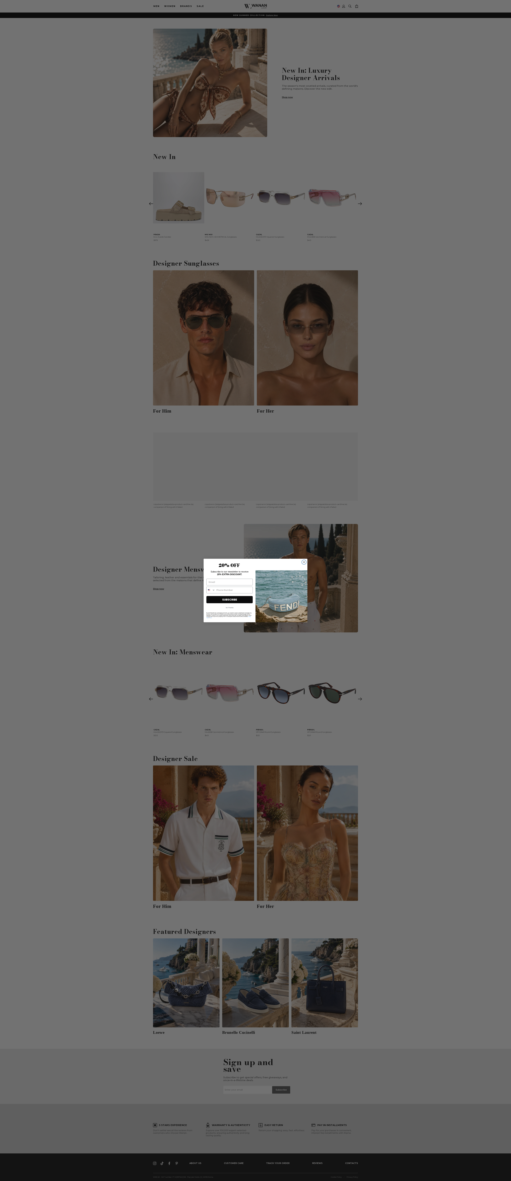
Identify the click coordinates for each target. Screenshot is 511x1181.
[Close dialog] (304, 562)
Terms (211, 617)
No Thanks (229, 608)
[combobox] (211, 590)
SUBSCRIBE (229, 599)
